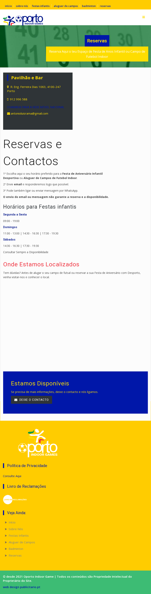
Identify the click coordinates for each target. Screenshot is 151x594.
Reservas (105, 6)
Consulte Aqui (12, 476)
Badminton (89, 6)
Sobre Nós (22, 6)
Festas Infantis (41, 6)
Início (8, 6)
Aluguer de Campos (66, 6)
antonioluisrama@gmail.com (29, 113)
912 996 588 (18, 99)
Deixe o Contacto (33, 400)
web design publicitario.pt (21, 587)
